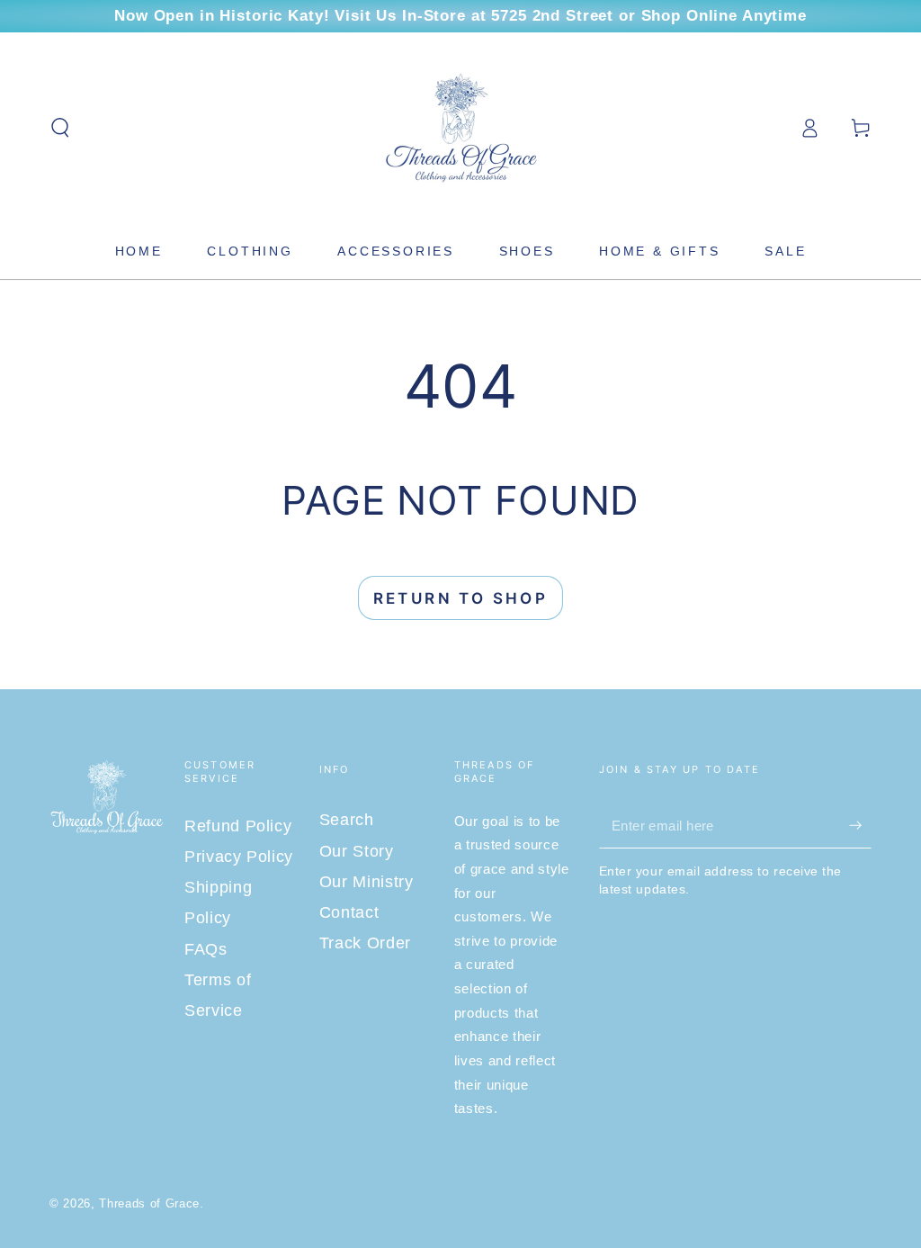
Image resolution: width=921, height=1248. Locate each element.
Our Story (356, 851)
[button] (60, 127)
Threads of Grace (149, 1203)
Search (346, 820)
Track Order (365, 943)
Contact (349, 912)
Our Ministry (366, 882)
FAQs (206, 949)
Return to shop (461, 598)
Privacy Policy (238, 857)
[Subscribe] (860, 825)
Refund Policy (238, 826)
